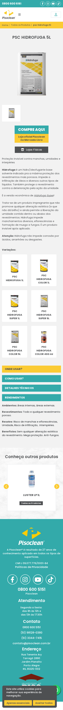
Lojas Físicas (33, 150)
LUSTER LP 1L (31, 495)
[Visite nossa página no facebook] (42, 3)
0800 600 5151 (11, 4)
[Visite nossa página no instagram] (48, 3)
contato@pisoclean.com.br (31, 643)
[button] (6, 486)
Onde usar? (13, 369)
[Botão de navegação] (19, 14)
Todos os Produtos (20, 25)
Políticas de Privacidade (31, 567)
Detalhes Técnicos (19, 388)
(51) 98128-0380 (31, 633)
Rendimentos (15, 397)
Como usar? (14, 378)
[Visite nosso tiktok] (58, 3)
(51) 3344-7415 (31, 638)
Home (5, 25)
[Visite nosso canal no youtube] (53, 3)
